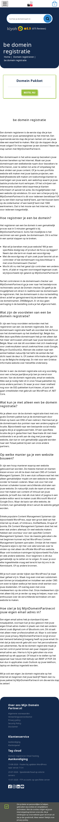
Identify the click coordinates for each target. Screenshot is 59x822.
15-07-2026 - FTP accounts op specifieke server (29, 779)
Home (7, 56)
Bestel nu (29, 92)
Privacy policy (14, 720)
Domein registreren (23, 56)
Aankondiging (14, 742)
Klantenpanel (14, 745)
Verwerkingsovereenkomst (20, 716)
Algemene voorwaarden (19, 713)
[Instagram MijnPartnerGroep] (14, 786)
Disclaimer (13, 726)
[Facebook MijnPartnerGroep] (10, 786)
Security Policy (14, 723)
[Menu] (5, 3)
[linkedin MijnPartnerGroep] (18, 786)
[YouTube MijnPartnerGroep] (22, 786)
